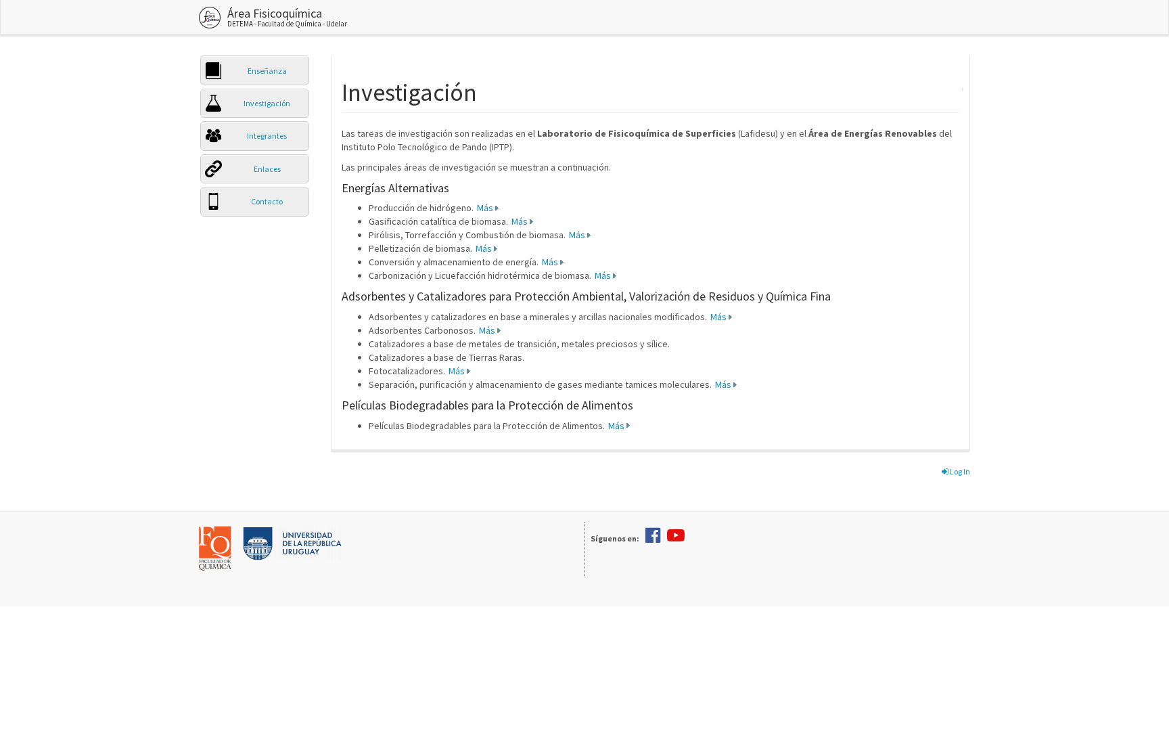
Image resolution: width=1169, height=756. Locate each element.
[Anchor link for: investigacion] (489, 90)
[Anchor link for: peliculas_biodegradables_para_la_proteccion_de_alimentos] (639, 404)
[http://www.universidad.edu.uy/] (292, 542)
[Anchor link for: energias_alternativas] (455, 187)
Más (485, 208)
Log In (959, 471)
